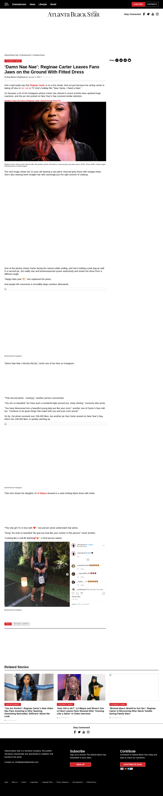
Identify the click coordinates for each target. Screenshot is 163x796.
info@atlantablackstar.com (26, 762)
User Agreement (77, 782)
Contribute (152, 4)
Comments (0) (47, 77)
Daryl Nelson (11, 77)
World (53, 4)
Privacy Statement (63, 782)
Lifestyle (43, 4)
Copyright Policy (47, 782)
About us (15, 782)
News (32, 4)
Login (6, 782)
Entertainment (19, 4)
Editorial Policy (91, 782)
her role (25, 88)
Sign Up (80, 764)
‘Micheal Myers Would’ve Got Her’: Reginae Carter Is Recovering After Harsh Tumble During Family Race (132, 711)
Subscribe (138, 4)
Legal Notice (34, 782)
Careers (23, 782)
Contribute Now (133, 764)
